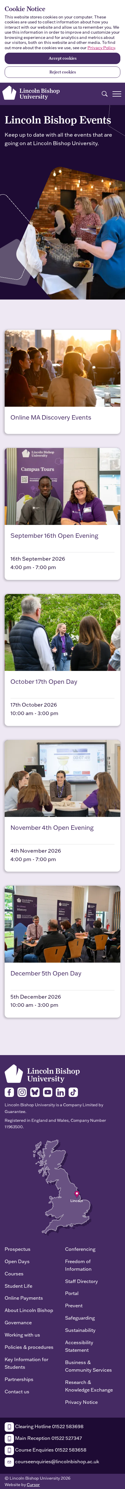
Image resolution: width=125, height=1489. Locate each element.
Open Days (17, 1261)
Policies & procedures (29, 1347)
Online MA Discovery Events (50, 417)
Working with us (22, 1335)
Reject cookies (62, 72)
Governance (18, 1322)
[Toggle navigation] (117, 94)
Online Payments (24, 1298)
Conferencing (80, 1249)
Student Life (18, 1286)
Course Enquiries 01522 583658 (50, 1450)
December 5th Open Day (45, 973)
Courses (14, 1273)
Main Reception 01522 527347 (48, 1438)
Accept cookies (62, 58)
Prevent (74, 1305)
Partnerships (19, 1379)
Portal (71, 1293)
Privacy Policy (101, 47)
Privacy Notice (81, 1402)
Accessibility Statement (79, 1346)
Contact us (17, 1391)
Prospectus (18, 1249)
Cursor (33, 1484)
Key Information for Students (26, 1363)
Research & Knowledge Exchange (89, 1386)
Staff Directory (81, 1281)
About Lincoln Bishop (29, 1310)
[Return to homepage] (31, 93)
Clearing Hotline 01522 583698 (48, 1426)
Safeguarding (80, 1318)
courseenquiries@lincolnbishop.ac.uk (56, 1461)
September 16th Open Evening (54, 535)
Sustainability (80, 1330)
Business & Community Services (88, 1366)
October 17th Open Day (43, 681)
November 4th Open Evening (52, 827)
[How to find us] (62, 1187)
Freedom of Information (78, 1265)
